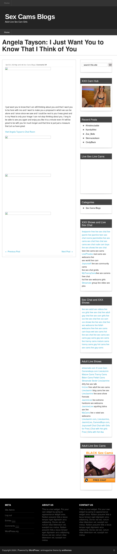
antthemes (66, 550)
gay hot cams (100, 344)
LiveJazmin (103, 371)
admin (20, 65)
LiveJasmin (87, 390)
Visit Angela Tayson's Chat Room (20, 131)
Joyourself (86, 263)
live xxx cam (102, 318)
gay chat (86, 315)
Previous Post (12, 251)
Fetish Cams (99, 377)
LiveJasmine (103, 380)
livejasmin (86, 231)
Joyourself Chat (89, 425)
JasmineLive (87, 406)
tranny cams (87, 344)
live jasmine (93, 234)
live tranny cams (89, 341)
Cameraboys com (90, 371)
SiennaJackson (92, 138)
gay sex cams (103, 337)
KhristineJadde (92, 125)
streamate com (88, 367)
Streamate (86, 282)
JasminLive (87, 399)
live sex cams (100, 334)
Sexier (95, 380)
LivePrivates (87, 253)
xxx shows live (88, 322)
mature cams (103, 341)
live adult (106, 312)
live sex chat (101, 247)
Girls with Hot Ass (96, 431)
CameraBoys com (101, 422)
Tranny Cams (101, 374)
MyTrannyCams (89, 273)
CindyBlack (91, 142)
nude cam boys (102, 244)
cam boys (86, 331)
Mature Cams (88, 374)
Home (7, 3)
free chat (99, 241)
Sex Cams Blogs (30, 16)
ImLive (85, 387)
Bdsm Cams (87, 377)
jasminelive (98, 237)
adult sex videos (96, 309)
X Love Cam (101, 367)
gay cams (91, 337)
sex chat (91, 241)
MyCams (86, 412)
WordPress (34, 550)
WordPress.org (12, 531)
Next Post (67, 251)
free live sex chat (99, 231)
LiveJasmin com (89, 419)
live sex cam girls (98, 315)
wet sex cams (97, 331)
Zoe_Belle (90, 133)
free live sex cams (99, 328)
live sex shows (88, 247)
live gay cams (97, 347)
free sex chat (95, 312)
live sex (85, 309)
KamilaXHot (91, 129)
